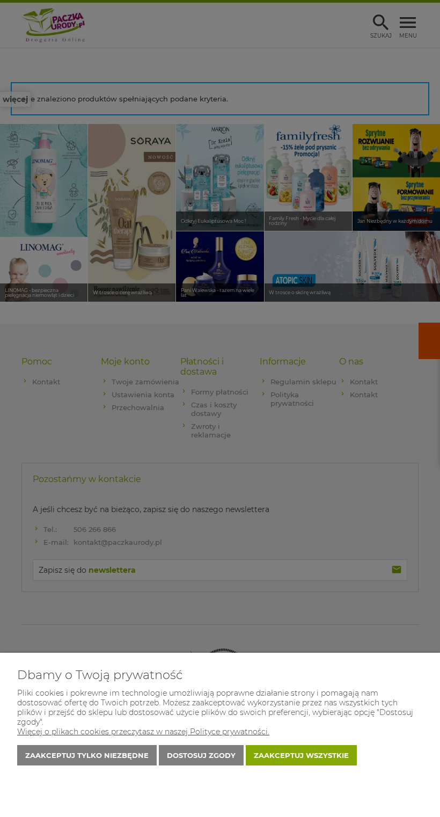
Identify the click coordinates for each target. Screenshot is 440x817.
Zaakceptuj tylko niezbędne (87, 755)
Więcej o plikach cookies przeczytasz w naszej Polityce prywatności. (143, 731)
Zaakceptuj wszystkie (301, 755)
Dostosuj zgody (201, 755)
